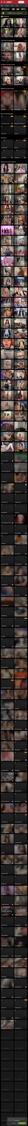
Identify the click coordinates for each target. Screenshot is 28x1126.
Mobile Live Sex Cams (7, 88)
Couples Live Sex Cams (8, 64)
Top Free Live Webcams (8, 40)
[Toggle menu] (1, 2)
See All (25, 16)
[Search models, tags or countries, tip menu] (26, 5)
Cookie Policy (17, 1120)
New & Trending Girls (7, 114)
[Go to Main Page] (8, 2)
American (6, 16)
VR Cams (3, 138)
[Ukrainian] (18, 9)
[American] (13, 9)
